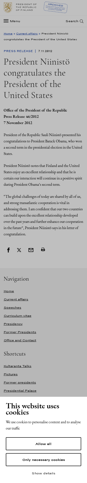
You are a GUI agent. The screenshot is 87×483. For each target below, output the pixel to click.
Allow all (43, 444)
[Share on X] (19, 249)
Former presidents (20, 382)
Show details (43, 473)
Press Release (19, 51)
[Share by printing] (43, 249)
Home (8, 33)
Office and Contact (20, 340)
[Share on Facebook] (8, 249)
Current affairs (27, 33)
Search (71, 21)
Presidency (13, 324)
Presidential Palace (20, 391)
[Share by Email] (31, 249)
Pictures (11, 374)
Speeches (12, 307)
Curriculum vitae (17, 316)
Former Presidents (20, 332)
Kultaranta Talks (17, 366)
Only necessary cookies (43, 459)
